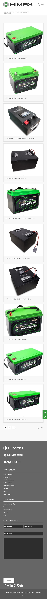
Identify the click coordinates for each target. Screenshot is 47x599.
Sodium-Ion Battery (9, 485)
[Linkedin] (11, 585)
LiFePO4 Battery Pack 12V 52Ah (16, 98)
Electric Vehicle (8, 509)
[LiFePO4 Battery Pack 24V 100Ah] (23, 360)
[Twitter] (8, 585)
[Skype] (18, 585)
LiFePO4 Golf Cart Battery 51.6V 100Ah (18, 259)
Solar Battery (7, 494)
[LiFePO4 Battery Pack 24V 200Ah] (23, 400)
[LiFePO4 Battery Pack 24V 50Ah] (23, 320)
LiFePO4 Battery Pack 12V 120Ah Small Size (20, 219)
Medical (5, 512)
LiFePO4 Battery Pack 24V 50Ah (16, 339)
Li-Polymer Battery (9, 480)
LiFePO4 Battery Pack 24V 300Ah (16, 178)
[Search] (37, 4)
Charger (5, 488)
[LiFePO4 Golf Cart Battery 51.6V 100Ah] (23, 240)
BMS (4, 491)
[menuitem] (37, 4)
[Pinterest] (15, 585)
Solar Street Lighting (9, 504)
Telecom (6, 507)
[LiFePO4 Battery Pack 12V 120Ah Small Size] (23, 200)
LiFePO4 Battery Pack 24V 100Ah (16, 379)
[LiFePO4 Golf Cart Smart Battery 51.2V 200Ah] (23, 120)
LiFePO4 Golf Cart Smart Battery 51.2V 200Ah (20, 138)
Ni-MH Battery (7, 483)
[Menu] (42, 4)
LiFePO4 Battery (8, 474)
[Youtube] (21, 585)
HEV (4, 515)
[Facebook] (5, 585)
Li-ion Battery (7, 477)
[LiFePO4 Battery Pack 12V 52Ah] (23, 79)
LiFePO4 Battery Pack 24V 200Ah (16, 419)
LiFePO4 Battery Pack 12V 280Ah (16, 58)
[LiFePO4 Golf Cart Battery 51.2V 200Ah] (23, 280)
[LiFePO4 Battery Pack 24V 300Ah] (23, 160)
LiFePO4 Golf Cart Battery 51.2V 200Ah (18, 299)
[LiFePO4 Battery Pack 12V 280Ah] (23, 39)
